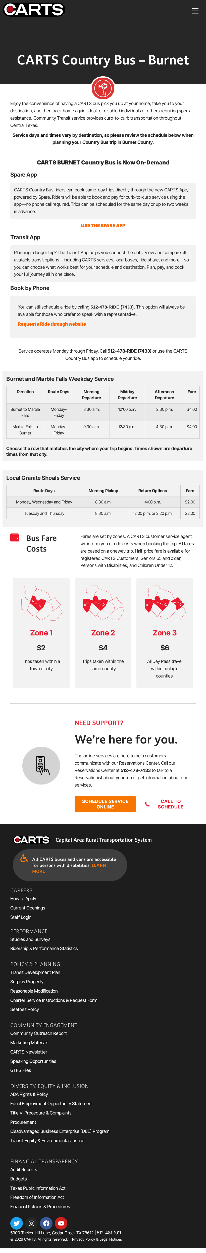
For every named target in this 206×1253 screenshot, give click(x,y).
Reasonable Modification (34, 991)
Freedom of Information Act (37, 1197)
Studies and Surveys (30, 939)
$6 (165, 648)
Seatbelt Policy (24, 1009)
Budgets (18, 1178)
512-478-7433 (136, 770)
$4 (103, 648)
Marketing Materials (29, 1042)
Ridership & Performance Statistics (44, 948)
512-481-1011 (109, 1232)
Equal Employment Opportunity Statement (54, 1103)
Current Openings (27, 907)
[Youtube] (61, 1223)
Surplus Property (26, 981)
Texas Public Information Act (38, 1188)
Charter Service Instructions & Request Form (53, 1000)
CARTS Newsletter (28, 1052)
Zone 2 (103, 632)
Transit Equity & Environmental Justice (47, 1140)
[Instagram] (31, 1223)
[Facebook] (46, 1223)
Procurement (23, 1122)
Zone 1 (41, 632)
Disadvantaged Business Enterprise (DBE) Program (60, 1131)
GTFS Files (20, 1070)
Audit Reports (23, 1169)
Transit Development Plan (35, 972)
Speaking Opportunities (33, 1061)
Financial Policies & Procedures (40, 1206)
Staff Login (20, 917)
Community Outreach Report (38, 1033)
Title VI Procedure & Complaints (41, 1112)
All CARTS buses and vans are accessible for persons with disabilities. (74, 865)
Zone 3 (165, 632)
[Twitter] (16, 1223)
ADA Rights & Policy (29, 1094)
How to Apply (23, 898)
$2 (41, 648)
